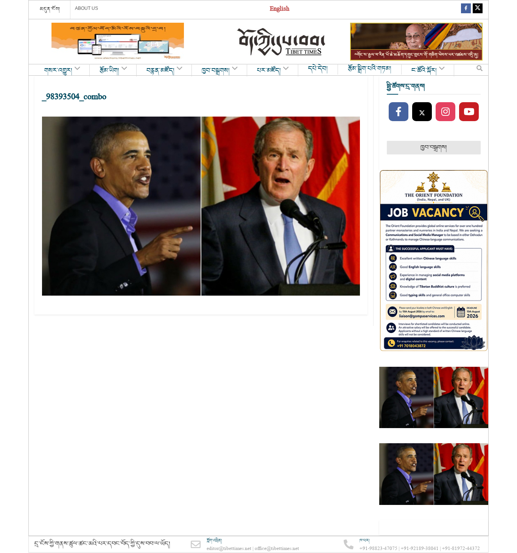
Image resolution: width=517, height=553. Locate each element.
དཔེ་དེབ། (318, 69)
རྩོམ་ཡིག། (109, 71)
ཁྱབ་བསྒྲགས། (216, 71)
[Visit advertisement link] (117, 42)
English (279, 9)
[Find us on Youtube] (469, 112)
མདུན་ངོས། (50, 9)
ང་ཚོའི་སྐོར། (424, 71)
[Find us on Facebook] (466, 9)
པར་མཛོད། (269, 71)
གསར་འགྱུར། (58, 71)
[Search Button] (480, 70)
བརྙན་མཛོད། (160, 71)
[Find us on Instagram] (445, 112)
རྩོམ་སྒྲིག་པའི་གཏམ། (369, 69)
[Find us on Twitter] (478, 9)
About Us (86, 8)
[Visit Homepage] (282, 42)
